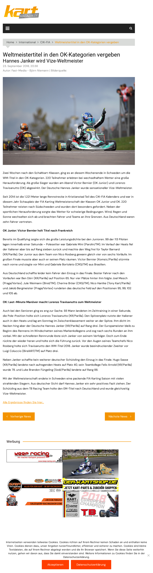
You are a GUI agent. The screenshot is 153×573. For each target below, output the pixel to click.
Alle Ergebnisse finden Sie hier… (23, 402)
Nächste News (118, 416)
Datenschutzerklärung (91, 564)
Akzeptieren (55, 564)
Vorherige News (20, 416)
